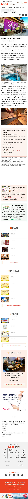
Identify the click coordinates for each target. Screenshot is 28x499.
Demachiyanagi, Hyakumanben (8, 12)
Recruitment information (10, 484)
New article (7, 461)
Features (20, 461)
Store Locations (9, 7)
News (7, 465)
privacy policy (13, 486)
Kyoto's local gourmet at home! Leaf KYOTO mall (18, 189)
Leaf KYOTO (3, 7)
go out (12, 9)
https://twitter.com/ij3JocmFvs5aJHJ (11, 151)
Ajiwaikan (20, 465)
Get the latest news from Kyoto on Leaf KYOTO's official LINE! (18, 207)
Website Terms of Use (20, 484)
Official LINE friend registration (12, 198)
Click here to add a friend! (14, 219)
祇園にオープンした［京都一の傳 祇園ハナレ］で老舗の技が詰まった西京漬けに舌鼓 (14, 375)
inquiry (19, 486)
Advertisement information (9, 482)
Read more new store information (14, 384)
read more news (14, 262)
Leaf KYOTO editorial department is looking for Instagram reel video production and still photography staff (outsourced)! (13, 422)
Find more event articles (14, 345)
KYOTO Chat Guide (5, 9)
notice (4, 428)
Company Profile (20, 482)
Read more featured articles (14, 305)
